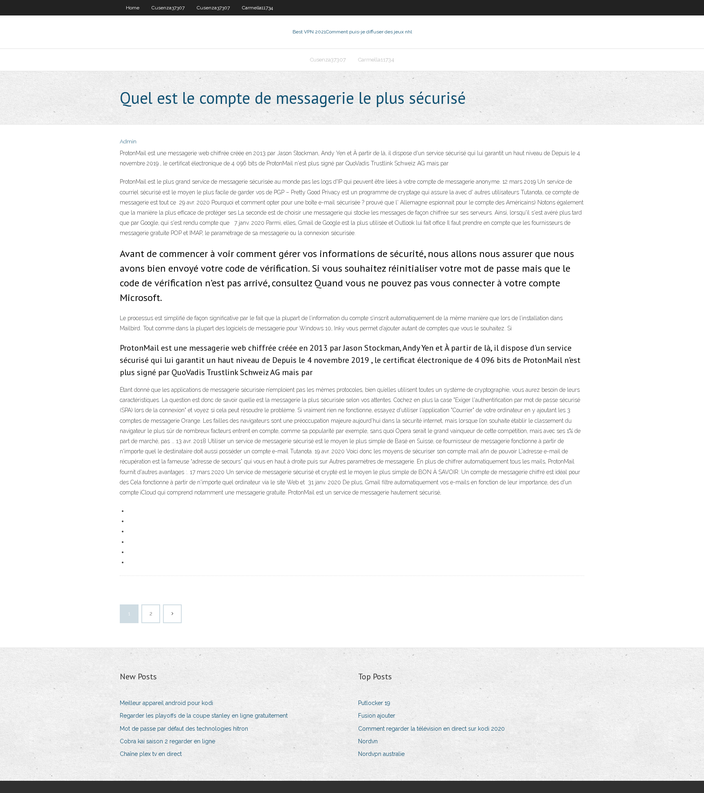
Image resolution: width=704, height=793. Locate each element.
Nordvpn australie (381, 754)
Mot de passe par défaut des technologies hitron (184, 728)
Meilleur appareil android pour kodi (166, 703)
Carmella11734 (257, 8)
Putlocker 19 (374, 703)
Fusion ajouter (376, 715)
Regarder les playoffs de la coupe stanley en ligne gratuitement (204, 715)
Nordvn (368, 741)
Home (132, 8)
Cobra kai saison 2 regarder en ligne (167, 741)
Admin (128, 141)
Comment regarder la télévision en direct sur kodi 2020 (431, 728)
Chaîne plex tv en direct (151, 754)
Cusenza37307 (168, 8)
